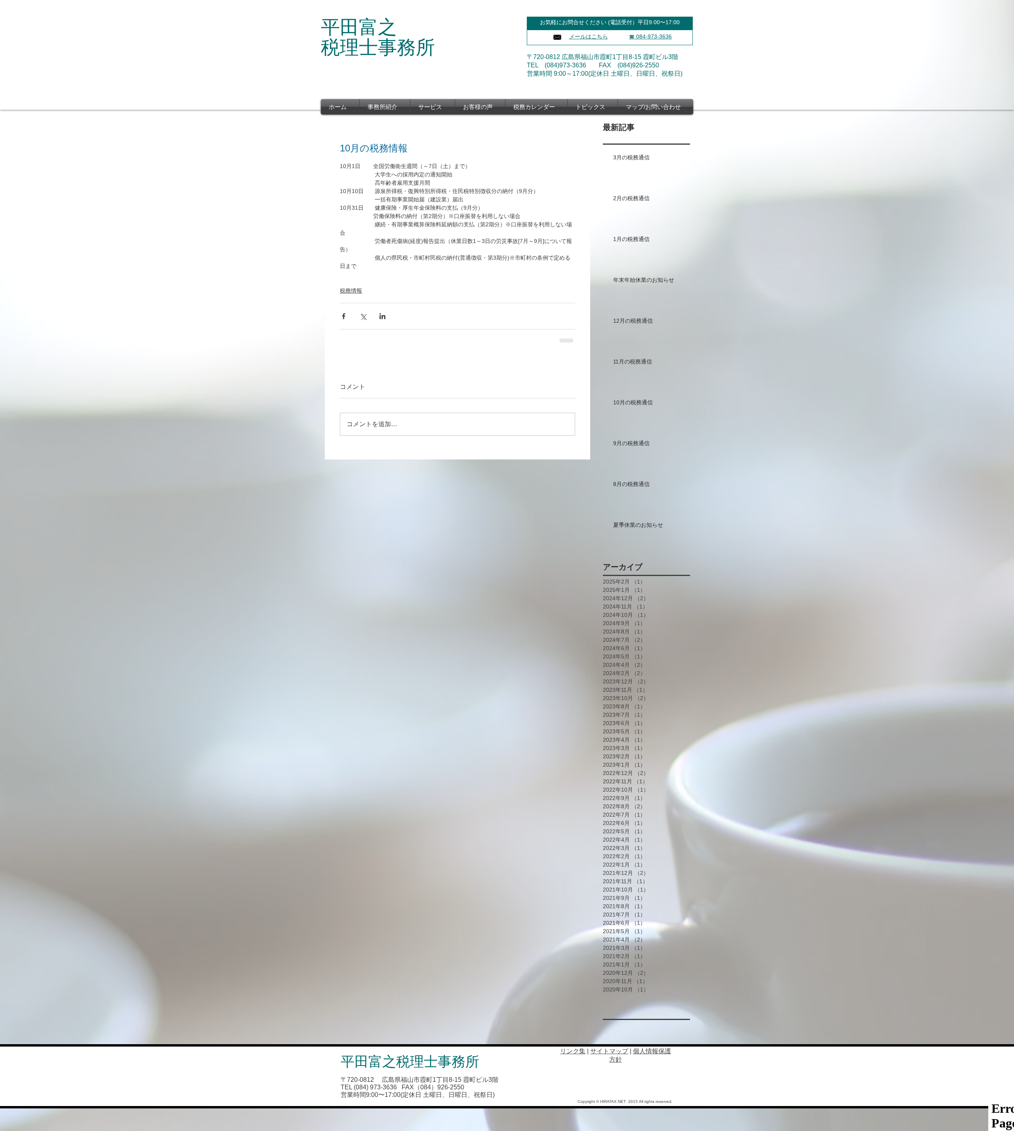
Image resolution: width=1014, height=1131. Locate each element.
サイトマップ (609, 1051)
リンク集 (572, 1051)
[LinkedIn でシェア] (382, 316)
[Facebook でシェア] (343, 316)
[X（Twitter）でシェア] (363, 316)
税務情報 (351, 290)
